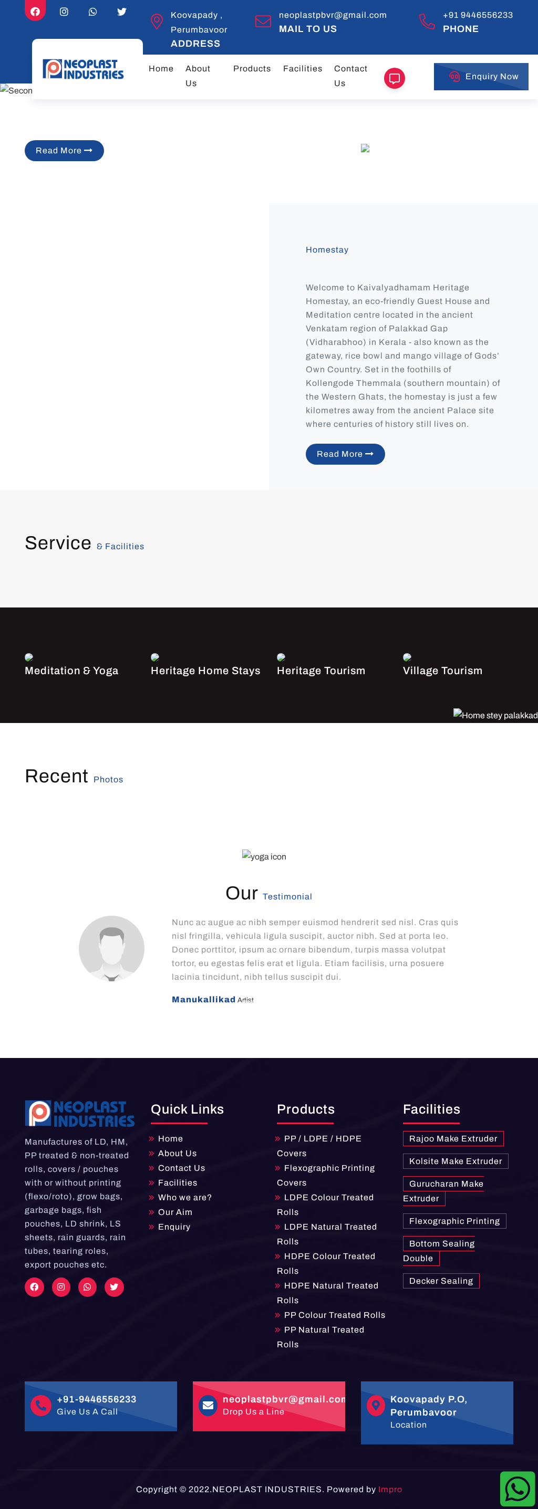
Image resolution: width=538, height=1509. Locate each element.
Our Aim (175, 1212)
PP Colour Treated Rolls (335, 1315)
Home (161, 68)
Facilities (303, 68)
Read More (60, 150)
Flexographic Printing (454, 1221)
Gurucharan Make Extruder (443, 1191)
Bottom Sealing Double (439, 1251)
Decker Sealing (441, 1280)
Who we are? (185, 1197)
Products (252, 68)
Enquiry (174, 1226)
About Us (198, 76)
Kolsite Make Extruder (455, 1161)
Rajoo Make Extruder (453, 1138)
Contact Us (351, 76)
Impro (390, 1489)
